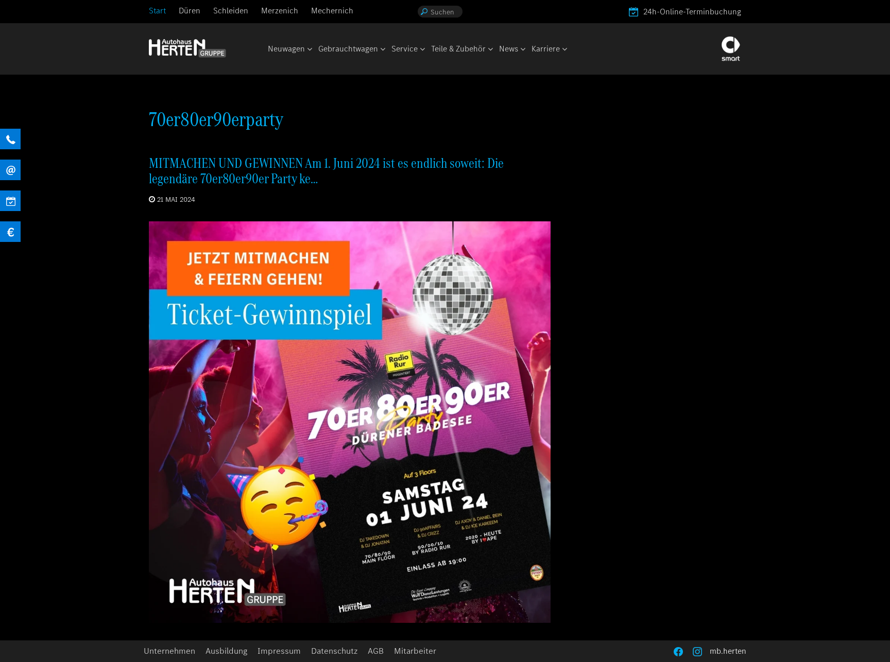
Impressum (279, 651)
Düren (189, 10)
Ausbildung (226, 651)
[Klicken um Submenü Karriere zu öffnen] (564, 49)
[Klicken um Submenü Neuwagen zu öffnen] (309, 49)
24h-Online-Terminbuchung (692, 11)
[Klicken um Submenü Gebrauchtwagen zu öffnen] (382, 49)
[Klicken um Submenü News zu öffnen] (522, 49)
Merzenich (279, 10)
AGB (376, 651)
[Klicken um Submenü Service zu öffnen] (422, 49)
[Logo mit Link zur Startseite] (187, 48)
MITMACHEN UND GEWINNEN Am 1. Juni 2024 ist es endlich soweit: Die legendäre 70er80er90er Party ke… (326, 170)
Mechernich (332, 10)
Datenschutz (334, 651)
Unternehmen (169, 651)
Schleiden (230, 10)
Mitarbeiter (415, 651)
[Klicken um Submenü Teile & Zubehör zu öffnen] (490, 49)
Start (157, 10)
